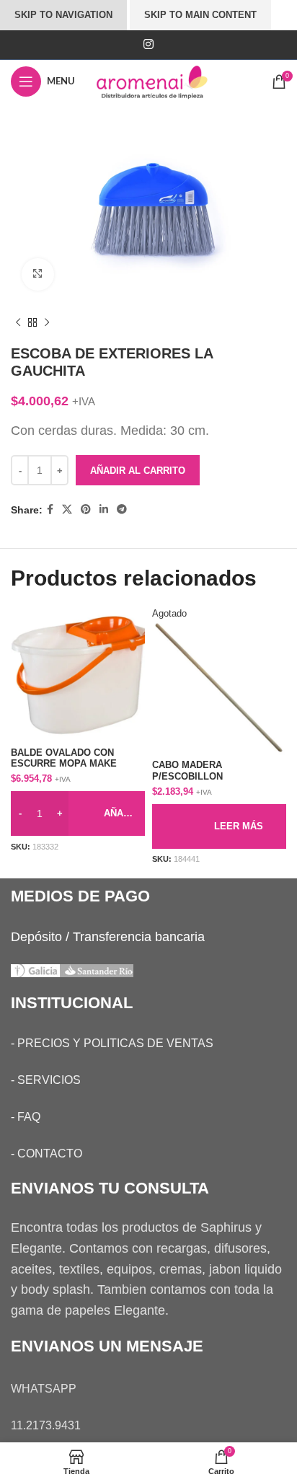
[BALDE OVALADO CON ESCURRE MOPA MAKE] (78, 675)
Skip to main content (200, 14)
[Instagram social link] (148, 44)
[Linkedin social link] (103, 509)
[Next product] (47, 323)
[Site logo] (165, 81)
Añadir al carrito (137, 470)
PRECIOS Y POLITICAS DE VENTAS (115, 1043)
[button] (78, 813)
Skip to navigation (63, 14)
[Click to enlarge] (38, 274)
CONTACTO (49, 1153)
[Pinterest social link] (85, 509)
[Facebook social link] (50, 509)
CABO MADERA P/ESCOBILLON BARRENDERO (187, 776)
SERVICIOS (49, 1080)
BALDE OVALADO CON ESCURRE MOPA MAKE (64, 758)
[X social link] (67, 509)
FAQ (28, 1117)
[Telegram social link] (121, 509)
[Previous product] (18, 323)
